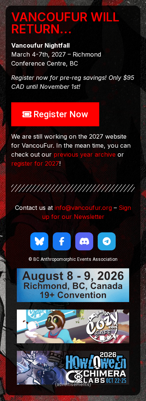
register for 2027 (35, 163)
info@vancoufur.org (83, 207)
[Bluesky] (39, 241)
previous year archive (85, 154)
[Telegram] (107, 241)
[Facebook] (62, 241)
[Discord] (84, 241)
